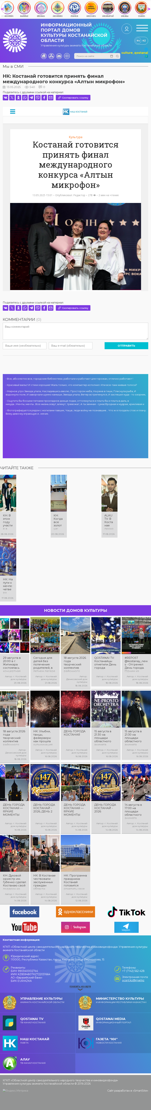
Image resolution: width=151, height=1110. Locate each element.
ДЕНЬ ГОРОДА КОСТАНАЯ (74, 733)
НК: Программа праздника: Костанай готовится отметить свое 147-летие (75, 882)
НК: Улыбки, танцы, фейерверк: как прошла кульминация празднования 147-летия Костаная (44, 738)
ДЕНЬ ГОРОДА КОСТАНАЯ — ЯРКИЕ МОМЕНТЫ (14, 809)
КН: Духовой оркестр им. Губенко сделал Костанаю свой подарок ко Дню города (14, 882)
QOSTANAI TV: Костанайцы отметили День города (105, 662)
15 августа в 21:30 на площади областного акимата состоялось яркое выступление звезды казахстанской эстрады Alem (135, 738)
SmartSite (140, 1090)
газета (34, 1040)
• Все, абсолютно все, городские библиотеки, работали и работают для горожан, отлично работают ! (69, 378)
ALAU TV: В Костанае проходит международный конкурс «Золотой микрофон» (109, 522)
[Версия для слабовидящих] (67, 56)
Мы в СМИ (13, 66)
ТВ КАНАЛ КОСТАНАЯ (32, 1020)
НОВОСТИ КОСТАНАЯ (109, 1040)
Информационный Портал (113, 1020)
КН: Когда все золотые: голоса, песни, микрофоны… (59, 522)
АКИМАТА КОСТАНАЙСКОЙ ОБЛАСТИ (42, 1000)
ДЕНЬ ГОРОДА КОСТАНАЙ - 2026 (105, 808)
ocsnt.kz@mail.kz (133, 980)
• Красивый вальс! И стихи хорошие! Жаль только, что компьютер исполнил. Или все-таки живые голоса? (71, 384)
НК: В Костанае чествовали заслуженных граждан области (44, 882)
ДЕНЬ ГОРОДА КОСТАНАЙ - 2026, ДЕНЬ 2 (44, 808)
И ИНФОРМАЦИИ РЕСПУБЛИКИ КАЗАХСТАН (121, 1000)
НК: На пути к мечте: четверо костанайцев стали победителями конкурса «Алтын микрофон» (8, 586)
